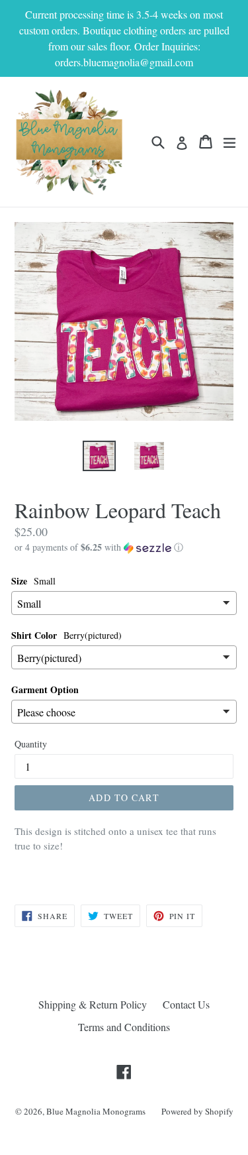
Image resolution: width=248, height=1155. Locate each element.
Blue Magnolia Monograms (95, 1111)
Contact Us (186, 1004)
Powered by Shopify (197, 1111)
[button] (124, 547)
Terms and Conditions (124, 1027)
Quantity (31, 744)
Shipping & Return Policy (92, 1004)
